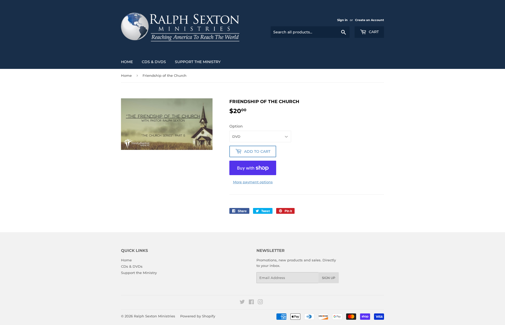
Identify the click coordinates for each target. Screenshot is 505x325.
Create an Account (369, 20)
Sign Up (328, 278)
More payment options (253, 182)
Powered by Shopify (197, 316)
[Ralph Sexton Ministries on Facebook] (251, 303)
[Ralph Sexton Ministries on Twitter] (242, 303)
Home (127, 61)
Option (236, 126)
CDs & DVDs (154, 61)
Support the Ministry (198, 61)
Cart (373, 31)
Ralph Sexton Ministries (154, 316)
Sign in (342, 20)
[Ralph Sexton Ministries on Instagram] (260, 303)
